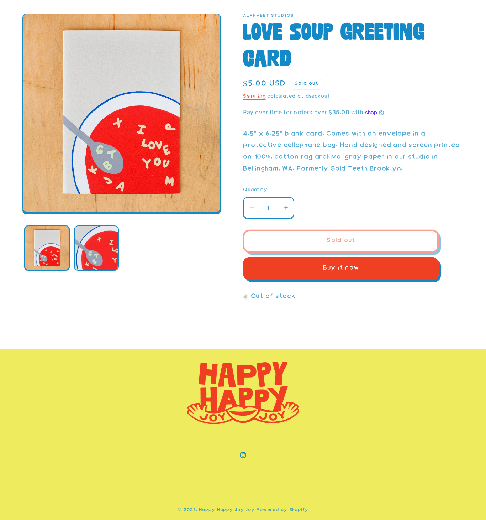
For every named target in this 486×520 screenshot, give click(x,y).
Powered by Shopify (282, 510)
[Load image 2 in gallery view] (96, 247)
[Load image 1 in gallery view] (47, 247)
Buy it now (341, 268)
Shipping (254, 96)
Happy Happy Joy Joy (227, 510)
